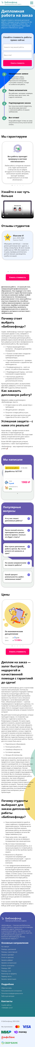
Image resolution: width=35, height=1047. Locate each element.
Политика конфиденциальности (12, 993)
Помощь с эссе (6, 971)
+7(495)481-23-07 (7, 1008)
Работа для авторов (7, 996)
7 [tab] (24, 271)
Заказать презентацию (8, 979)
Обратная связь (6, 988)
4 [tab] (20, 185)
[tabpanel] (17, 162)
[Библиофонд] (11, 3)
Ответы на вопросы (7, 965)
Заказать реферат (7, 960)
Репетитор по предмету (9, 974)
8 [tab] (27, 271)
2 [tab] (15, 185)
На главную (5, 946)
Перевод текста (6, 976)
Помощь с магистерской (9, 952)
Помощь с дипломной (8, 949)
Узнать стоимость (17, 277)
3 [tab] (17, 185)
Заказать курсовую (7, 955)
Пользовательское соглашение (11, 991)
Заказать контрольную (8, 963)
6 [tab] (21, 271)
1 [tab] (12, 185)
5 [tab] (23, 185)
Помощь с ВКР (6, 968)
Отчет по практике (7, 957)
